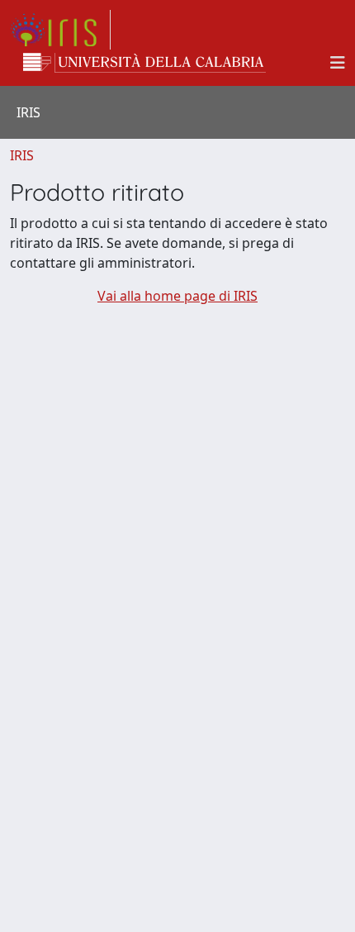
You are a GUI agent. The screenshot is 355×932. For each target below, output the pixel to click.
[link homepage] (60, 30)
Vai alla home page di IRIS (177, 296)
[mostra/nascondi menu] (337, 63)
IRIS (22, 155)
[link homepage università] (144, 63)
